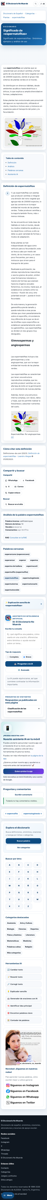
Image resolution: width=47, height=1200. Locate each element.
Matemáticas (13, 941)
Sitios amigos (6, 1180)
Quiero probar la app (23, 771)
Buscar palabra (23, 841)
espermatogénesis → (33, 813)
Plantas (6, 17)
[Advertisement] (23, 54)
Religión (28, 947)
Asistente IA (13, 174)
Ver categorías (23, 847)
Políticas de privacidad (17, 1194)
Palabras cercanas (15, 170)
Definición (12, 162)
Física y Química (14, 935)
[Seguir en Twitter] (23, 1103)
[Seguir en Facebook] (23, 1091)
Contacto (5, 1168)
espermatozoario (29, 584)
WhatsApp (5, 1150)
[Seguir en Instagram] (23, 1085)
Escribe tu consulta (13, 629)
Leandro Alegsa (24, 456)
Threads (4, 1154)
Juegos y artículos (9, 1176)
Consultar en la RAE (18, 537)
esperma (34, 560)
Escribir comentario (23, 795)
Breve (28, 657)
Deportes (34, 929)
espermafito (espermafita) (16, 572)
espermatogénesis (31, 578)
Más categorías (14, 953)
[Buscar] (35, 3)
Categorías (30, 13)
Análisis (11, 166)
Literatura (30, 935)
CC (12, 437)
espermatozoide (12, 590)
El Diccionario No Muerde (12, 1158)
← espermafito (11, 813)
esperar (22, 560)
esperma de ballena (13, 566)
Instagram (5, 1142)
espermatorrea (11, 584)
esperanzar (10, 560)
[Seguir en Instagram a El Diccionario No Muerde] (23, 1047)
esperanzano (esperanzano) (17, 554)
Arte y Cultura (26, 923)
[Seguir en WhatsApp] (23, 1097)
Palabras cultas (14, 947)
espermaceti (31, 566)
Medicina (27, 941)
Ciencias (22, 929)
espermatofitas (18, 17)
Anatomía (11, 923)
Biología (10, 929)
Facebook (5, 1138)
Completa (14, 657)
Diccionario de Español (13, 13)
